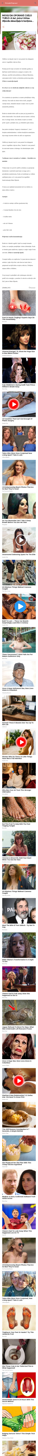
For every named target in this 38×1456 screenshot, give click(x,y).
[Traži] (35, 3)
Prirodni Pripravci (11, 3)
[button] (3, 27)
